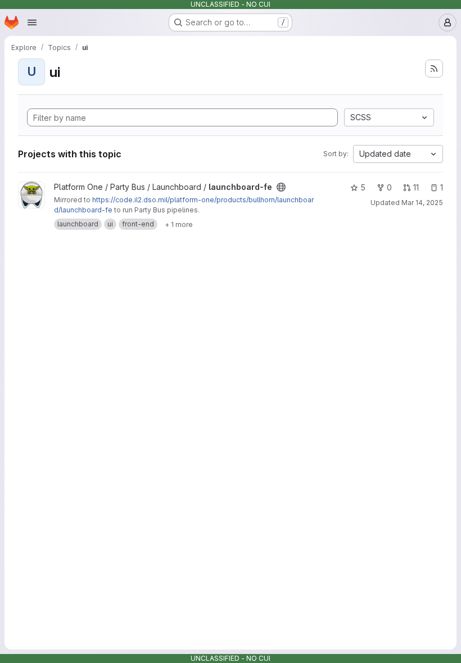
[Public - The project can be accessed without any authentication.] (281, 187)
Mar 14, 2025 (422, 202)
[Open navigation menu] (32, 22)
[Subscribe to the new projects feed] (434, 69)
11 (416, 187)
